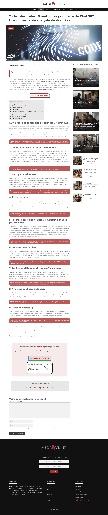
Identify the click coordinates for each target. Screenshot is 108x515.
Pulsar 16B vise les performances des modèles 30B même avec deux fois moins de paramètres (90, 159)
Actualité (33, 9)
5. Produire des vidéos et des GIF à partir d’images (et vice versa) (27, 111)
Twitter (26, 336)
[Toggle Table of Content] (41, 102)
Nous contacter (79, 486)
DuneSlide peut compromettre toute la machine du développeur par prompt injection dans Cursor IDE (86, 124)
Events (71, 9)
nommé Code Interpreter (41, 74)
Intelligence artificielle (16, 336)
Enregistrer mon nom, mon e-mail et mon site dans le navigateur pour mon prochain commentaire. (37, 428)
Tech (40, 9)
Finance (48, 9)
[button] (76, 9)
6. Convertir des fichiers (16, 113)
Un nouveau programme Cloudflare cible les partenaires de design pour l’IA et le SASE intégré (90, 184)
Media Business (79, 497)
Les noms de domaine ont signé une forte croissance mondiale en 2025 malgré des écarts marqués (90, 171)
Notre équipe (78, 489)
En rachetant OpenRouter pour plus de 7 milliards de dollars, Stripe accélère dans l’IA (85, 102)
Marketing (57, 9)
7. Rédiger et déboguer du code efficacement (22, 115)
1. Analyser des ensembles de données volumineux (23, 104)
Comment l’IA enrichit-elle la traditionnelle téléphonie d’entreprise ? (86, 147)
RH (64, 9)
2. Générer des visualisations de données (21, 106)
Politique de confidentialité (81, 494)
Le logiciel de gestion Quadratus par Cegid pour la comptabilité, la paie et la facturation (85, 80)
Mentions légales (79, 492)
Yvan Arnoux (14, 65)
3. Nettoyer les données (16, 107)
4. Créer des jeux (15, 109)
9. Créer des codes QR (16, 118)
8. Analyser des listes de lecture (18, 116)
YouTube (33, 336)
